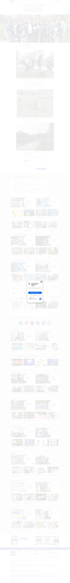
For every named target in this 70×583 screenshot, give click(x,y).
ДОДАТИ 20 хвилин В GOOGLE (35, 292)
